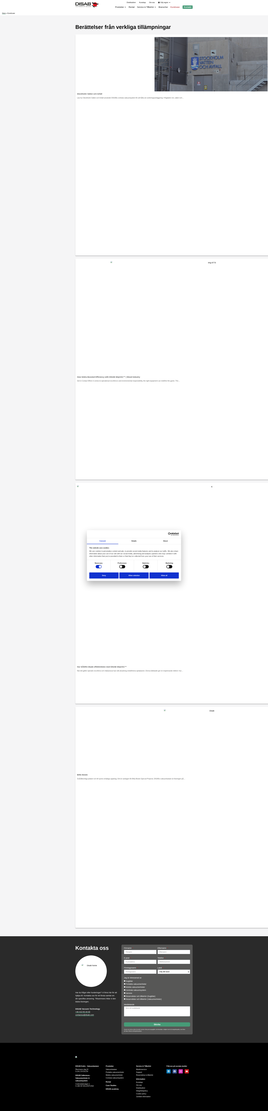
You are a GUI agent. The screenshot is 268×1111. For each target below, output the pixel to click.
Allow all (164, 575)
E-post (127, 958)
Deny (104, 575)
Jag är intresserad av (133, 978)
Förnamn (128, 948)
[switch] (122, 566)
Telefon (161, 958)
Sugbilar (129, 981)
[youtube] (187, 1071)
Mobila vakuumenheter (135, 987)
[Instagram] (181, 1071)
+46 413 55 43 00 (82, 1012)
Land (160, 968)
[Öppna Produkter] (125, 7)
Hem (4, 13)
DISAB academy (112, 1089)
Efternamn (162, 948)
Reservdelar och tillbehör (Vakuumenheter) (144, 999)
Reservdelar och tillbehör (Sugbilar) (140, 996)
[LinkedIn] (168, 1071)
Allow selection (134, 575)
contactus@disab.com (84, 1015)
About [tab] (165, 541)
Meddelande (129, 1005)
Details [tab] (134, 541)
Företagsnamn (130, 968)
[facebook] (175, 1071)
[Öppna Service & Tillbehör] (155, 7)
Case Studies (111, 1085)
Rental (108, 1082)
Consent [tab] (102, 541)
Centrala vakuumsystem (136, 990)
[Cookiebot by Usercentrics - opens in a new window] (169, 534)
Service (129, 993)
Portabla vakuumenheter (136, 984)
